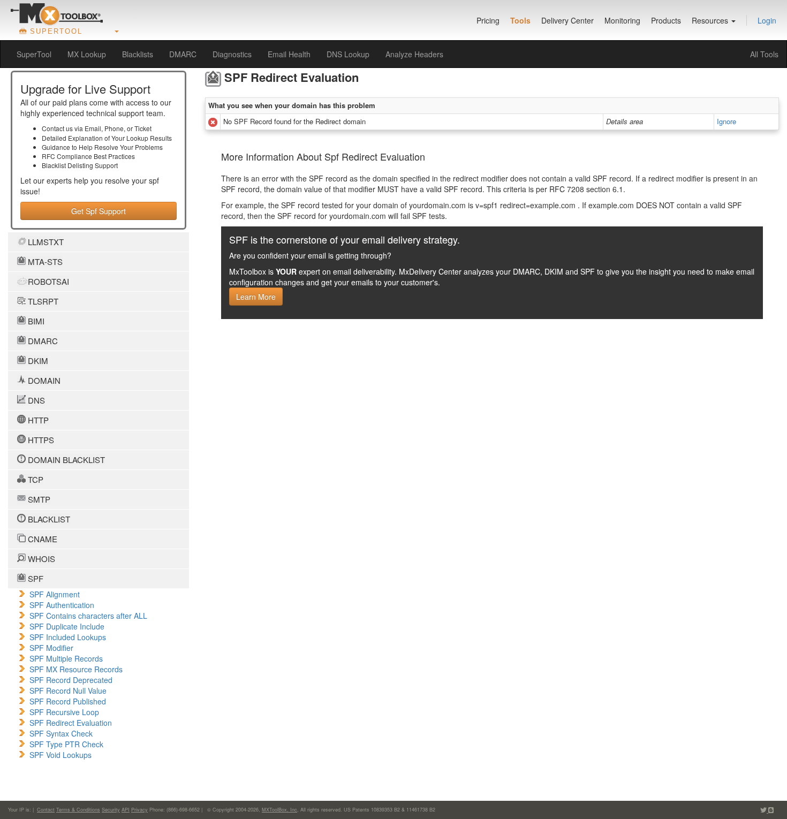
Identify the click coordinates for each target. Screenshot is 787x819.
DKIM (37, 360)
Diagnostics (232, 54)
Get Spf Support (98, 211)
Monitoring (622, 20)
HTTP (37, 420)
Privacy (139, 809)
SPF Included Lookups (67, 637)
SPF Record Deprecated (70, 679)
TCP (34, 479)
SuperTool (34, 54)
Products (666, 20)
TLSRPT (42, 301)
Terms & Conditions (78, 809)
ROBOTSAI (47, 281)
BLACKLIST (48, 519)
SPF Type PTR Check (66, 744)
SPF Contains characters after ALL (88, 615)
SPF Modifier (51, 647)
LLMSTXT (45, 241)
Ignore (726, 121)
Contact (46, 809)
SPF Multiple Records (66, 658)
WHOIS (40, 558)
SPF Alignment (54, 594)
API (126, 809)
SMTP (38, 499)
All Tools (764, 54)
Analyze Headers (414, 54)
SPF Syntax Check (61, 733)
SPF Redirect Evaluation (70, 722)
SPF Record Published (67, 701)
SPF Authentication (61, 605)
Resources (711, 20)
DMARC (182, 54)
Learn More (256, 296)
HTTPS (40, 439)
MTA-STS (44, 261)
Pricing (488, 20)
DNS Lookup (348, 54)
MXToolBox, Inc (279, 809)
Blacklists (137, 54)
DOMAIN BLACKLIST (65, 459)
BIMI (35, 321)
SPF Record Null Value (68, 690)
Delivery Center (567, 20)
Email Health (289, 54)
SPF (34, 578)
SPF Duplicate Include (66, 626)
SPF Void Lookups (60, 754)
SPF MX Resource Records (76, 669)
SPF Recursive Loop (64, 712)
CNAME (41, 538)
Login (767, 20)
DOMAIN (43, 380)
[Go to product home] (57, 14)
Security (111, 809)
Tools (520, 20)
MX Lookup (86, 54)
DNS (35, 400)
